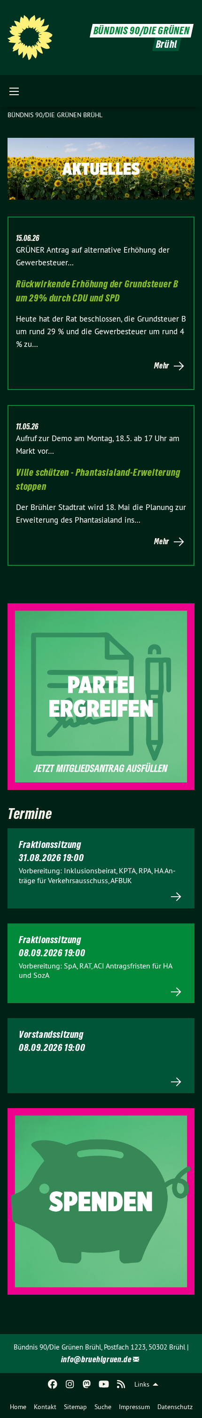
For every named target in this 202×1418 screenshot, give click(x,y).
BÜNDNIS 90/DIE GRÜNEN (141, 31)
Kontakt (45, 1407)
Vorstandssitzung (51, 1034)
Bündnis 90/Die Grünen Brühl (55, 115)
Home (18, 1407)
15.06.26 (27, 238)
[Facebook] (53, 1384)
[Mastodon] (87, 1384)
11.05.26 (27, 426)
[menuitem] (18, 1406)
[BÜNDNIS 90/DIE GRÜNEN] (30, 37)
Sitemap (75, 1407)
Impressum (134, 1407)
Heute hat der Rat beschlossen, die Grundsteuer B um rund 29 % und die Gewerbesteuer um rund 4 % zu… (101, 331)
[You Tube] (104, 1384)
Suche (102, 1407)
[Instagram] (70, 1384)
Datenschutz (175, 1407)
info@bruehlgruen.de (96, 1359)
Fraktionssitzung (50, 844)
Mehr (161, 365)
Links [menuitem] (141, 1384)
